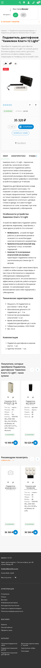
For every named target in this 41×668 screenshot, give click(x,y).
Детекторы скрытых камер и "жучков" (30, 644)
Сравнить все (6, 460)
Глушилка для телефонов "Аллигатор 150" (30, 488)
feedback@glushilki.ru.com (9, 569)
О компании (5, 594)
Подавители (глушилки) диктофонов (22, 31)
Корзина (4, 624)
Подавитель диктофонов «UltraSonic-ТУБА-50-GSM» (30, 404)
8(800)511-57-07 (6, 558)
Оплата (3, 597)
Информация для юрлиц (9, 603)
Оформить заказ (6, 630)
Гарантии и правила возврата (11, 608)
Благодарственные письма (10, 605)
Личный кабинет (7, 627)
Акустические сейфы (28, 648)
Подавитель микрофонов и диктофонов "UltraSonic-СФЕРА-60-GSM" (10, 490)
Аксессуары (25, 651)
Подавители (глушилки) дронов (9, 649)
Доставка (4, 600)
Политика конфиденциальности (12, 611)
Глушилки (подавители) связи (9, 644)
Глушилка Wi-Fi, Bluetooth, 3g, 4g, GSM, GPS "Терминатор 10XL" (10, 405)
